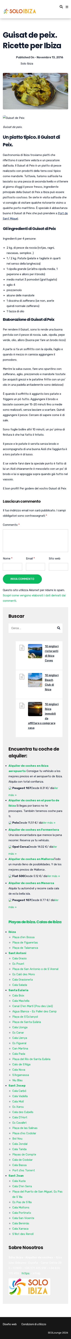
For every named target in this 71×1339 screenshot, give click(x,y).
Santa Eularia (18, 990)
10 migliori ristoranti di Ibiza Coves (52, 653)
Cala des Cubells (22, 1112)
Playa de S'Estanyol (25, 1016)
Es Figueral (19, 1043)
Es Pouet (18, 963)
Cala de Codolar (22, 1159)
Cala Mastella (20, 1000)
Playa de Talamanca (25, 948)
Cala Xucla (19, 1181)
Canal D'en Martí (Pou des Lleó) (32, 1006)
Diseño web (10, 1324)
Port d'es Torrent (23, 1170)
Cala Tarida (19, 1149)
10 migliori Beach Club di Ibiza (52, 682)
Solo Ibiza (27, 63)
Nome (7, 558)
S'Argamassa (20, 1075)
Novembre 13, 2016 (50, 57)
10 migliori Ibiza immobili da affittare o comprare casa (43, 716)
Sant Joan (16, 1175)
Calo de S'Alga (21, 1064)
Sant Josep (17, 1085)
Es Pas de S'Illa (22, 1202)
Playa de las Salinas (24, 1128)
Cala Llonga (19, 1027)
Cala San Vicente (23, 1218)
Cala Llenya (19, 1038)
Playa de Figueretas (25, 942)
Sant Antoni (17, 953)
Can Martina (20, 1048)
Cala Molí (18, 1101)
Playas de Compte (24, 1154)
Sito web (54, 558)
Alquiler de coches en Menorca (31, 883)
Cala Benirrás (20, 1223)
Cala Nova (18, 1069)
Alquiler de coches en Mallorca (31, 859)
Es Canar (18, 1032)
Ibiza (12, 932)
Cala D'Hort (19, 1117)
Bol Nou (17, 1138)
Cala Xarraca (20, 1228)
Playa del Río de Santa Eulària (31, 1059)
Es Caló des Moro (23, 974)
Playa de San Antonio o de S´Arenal (35, 969)
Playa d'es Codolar (24, 1133)
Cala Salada (19, 985)
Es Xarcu (18, 1106)
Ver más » (48, 822)
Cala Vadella (20, 1096)
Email (30, 558)
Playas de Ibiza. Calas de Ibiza (35, 922)
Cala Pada (18, 1053)
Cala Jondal (19, 1144)
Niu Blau (17, 1080)
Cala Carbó (19, 1091)
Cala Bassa (19, 1165)
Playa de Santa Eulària (26, 1022)
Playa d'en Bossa (23, 937)
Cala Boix (18, 995)
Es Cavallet (19, 1122)
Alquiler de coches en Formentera (34, 829)
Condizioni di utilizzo (33, 1324)
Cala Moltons (20, 1207)
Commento (11, 525)
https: (26, 1273)
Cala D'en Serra (22, 1186)
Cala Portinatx (21, 1212)
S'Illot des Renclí (23, 1234)
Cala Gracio (19, 958)
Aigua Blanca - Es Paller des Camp (34, 1011)
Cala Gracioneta (22, 979)
